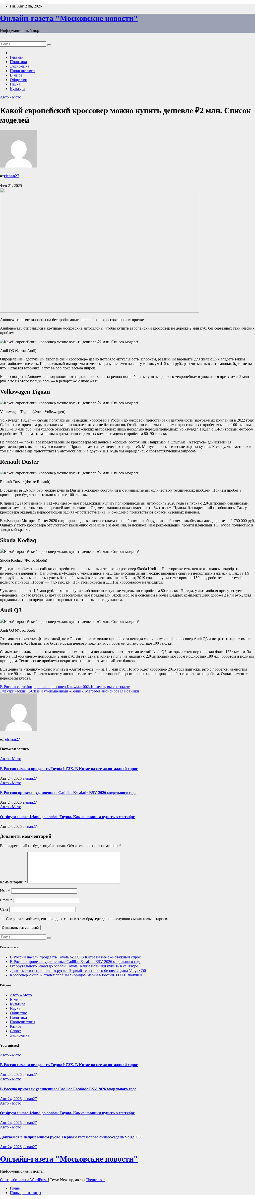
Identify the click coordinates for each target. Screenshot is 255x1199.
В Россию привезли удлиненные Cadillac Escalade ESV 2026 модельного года (68, 792)
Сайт (4, 909)
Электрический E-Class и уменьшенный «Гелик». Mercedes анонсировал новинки (69, 691)
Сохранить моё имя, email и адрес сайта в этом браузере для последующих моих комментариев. (87, 919)
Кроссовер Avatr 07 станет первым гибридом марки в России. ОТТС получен (76, 975)
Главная (16, 57)
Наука (15, 84)
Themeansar (95, 1180)
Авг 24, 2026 (11, 1074)
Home (15, 1188)
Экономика (19, 66)
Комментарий (13, 882)
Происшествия (22, 71)
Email (6, 900)
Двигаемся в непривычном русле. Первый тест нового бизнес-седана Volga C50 (78, 970)
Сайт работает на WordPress (24, 1180)
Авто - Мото (10, 97)
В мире (16, 75)
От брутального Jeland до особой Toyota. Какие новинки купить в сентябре (67, 817)
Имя (5, 891)
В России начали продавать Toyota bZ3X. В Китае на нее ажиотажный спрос (69, 769)
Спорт (15, 1031)
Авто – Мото (21, 995)
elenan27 (11, 176)
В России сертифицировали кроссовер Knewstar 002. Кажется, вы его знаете (65, 687)
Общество (18, 80)
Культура (17, 88)
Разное (15, 1026)
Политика (18, 62)
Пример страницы (25, 1193)
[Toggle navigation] (2, 40)
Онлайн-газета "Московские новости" (69, 18)
